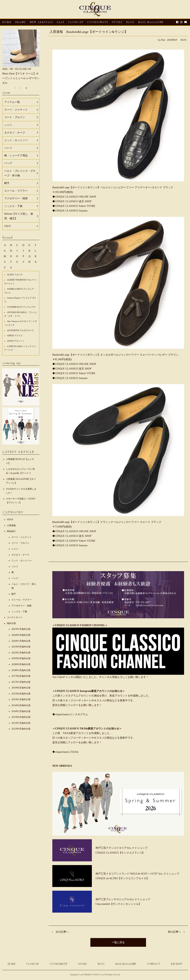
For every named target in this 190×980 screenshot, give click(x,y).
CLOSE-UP (32, 964)
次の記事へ (62, 931)
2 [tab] (21, 88)
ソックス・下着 (19, 611)
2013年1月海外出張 (21, 723)
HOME (7, 22)
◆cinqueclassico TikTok (65, 752)
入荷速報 (11, 525)
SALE (60, 22)
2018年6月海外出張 (21, 664)
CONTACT (153, 964)
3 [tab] (26, 88)
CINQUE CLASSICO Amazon (71, 210)
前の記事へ (174, 931)
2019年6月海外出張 (21, 658)
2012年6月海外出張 (21, 728)
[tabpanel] (20, 57)
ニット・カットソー (22, 560)
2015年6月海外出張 (21, 693)
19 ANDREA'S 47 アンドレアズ (21, 307)
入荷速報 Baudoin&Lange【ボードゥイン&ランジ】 (89, 32)
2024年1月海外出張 (21, 641)
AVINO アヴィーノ (15, 341)
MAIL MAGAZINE (151, 22)
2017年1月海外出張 (21, 682)
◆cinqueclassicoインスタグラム (70, 714)
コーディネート (14, 617)
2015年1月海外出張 (21, 699)
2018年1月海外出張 (21, 670)
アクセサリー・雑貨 (22, 605)
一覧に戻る (118, 942)
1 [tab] (15, 88)
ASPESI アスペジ (15, 335)
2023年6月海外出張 (21, 646)
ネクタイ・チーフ (20, 555)
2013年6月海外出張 (21, 717)
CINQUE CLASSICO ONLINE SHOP (75, 196)
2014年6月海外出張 (21, 705)
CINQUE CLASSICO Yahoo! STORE (75, 206)
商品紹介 (11, 531)
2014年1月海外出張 (21, 711)
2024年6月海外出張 (21, 635)
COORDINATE (97, 22)
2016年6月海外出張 (21, 687)
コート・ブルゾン (20, 543)
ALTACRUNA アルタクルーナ (20, 330)
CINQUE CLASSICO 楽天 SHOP (73, 201)
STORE (117, 22)
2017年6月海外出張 (21, 676)
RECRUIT (176, 964)
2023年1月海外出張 (21, 652)
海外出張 (11, 623)
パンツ (15, 566)
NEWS (10, 519)
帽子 (14, 594)
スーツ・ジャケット (22, 537)
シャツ (15, 549)
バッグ (15, 578)
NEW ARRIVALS (41, 22)
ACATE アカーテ (14, 275)
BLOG (184, 40)
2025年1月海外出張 (21, 629)
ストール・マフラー (22, 599)
